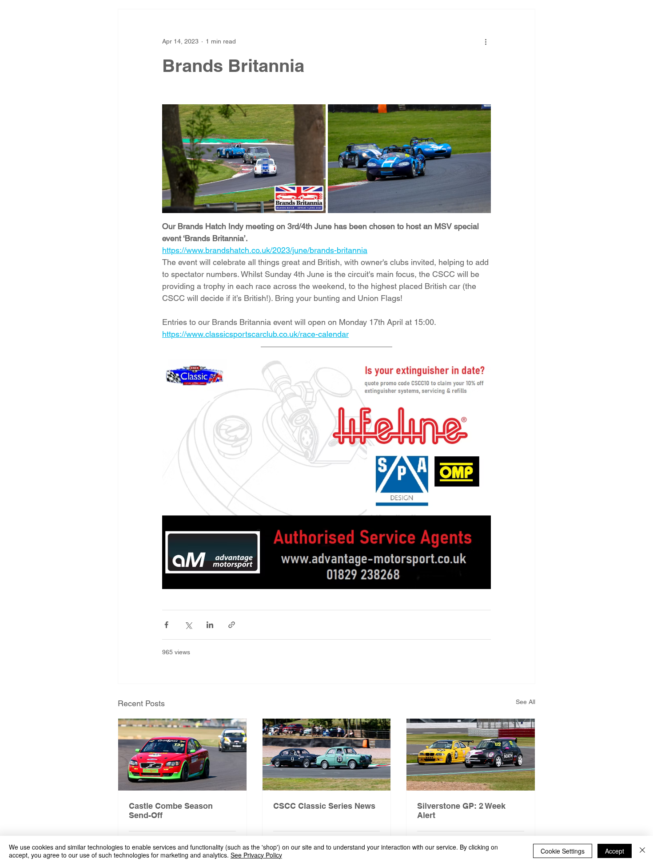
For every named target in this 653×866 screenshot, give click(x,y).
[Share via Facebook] (166, 625)
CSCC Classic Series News (324, 806)
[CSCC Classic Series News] (327, 755)
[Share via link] (231, 625)
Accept (614, 850)
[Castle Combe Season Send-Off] (182, 755)
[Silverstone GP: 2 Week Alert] (470, 755)
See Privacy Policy (256, 854)
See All (525, 701)
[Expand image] (244, 159)
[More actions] (485, 41)
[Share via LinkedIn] (210, 625)
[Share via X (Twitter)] (188, 625)
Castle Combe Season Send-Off (171, 810)
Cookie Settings (563, 850)
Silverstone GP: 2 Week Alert (461, 810)
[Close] (642, 851)
